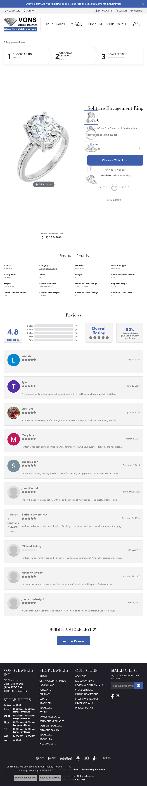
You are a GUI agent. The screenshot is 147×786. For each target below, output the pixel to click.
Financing (95, 24)
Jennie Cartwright (33, 599)
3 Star (30, 332)
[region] (44, 149)
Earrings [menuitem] (44, 694)
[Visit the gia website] (40, 758)
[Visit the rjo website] (86, 758)
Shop (110, 24)
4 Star (30, 329)
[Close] (142, 4)
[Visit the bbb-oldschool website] (78, 758)
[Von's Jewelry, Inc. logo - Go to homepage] (22, 24)
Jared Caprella (31, 488)
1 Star (30, 340)
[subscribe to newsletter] (138, 685)
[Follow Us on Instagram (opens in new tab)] (117, 696)
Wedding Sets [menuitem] (47, 743)
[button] (104, 11)
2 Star (30, 336)
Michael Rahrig (31, 546)
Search (16, 57)
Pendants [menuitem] (45, 689)
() (76, 325)
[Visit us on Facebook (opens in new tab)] (112, 696)
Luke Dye (28, 408)
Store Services (84, 689)
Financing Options (86, 694)
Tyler (25, 382)
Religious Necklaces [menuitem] (51, 721)
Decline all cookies (25, 777)
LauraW (26, 356)
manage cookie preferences (35, 770)
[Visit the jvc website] (107, 758)
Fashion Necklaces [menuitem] (50, 725)
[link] (12, 11)
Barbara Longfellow (34, 514)
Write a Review (73, 641)
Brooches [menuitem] (45, 739)
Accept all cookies (50, 777)
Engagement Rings (15, 42)
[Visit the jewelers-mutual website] (66, 758)
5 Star (30, 325)
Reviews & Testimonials (89, 685)
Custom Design (77, 24)
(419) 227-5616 (52, 237)
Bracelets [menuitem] (45, 703)
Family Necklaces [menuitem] (49, 716)
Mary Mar (28, 435)
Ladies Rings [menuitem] (46, 685)
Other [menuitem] (43, 712)
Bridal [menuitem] (43, 676)
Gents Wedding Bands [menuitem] (52, 680)
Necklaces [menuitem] (45, 707)
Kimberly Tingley (32, 572)
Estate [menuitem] (43, 698)
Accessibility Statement (93, 769)
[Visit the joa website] (96, 758)
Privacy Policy (84, 707)
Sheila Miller (30, 461)
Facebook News (84, 680)
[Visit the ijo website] (52, 758)
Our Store (135, 24)
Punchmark (79, 779)
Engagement (55, 24)
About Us (80, 676)
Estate (121, 24)
